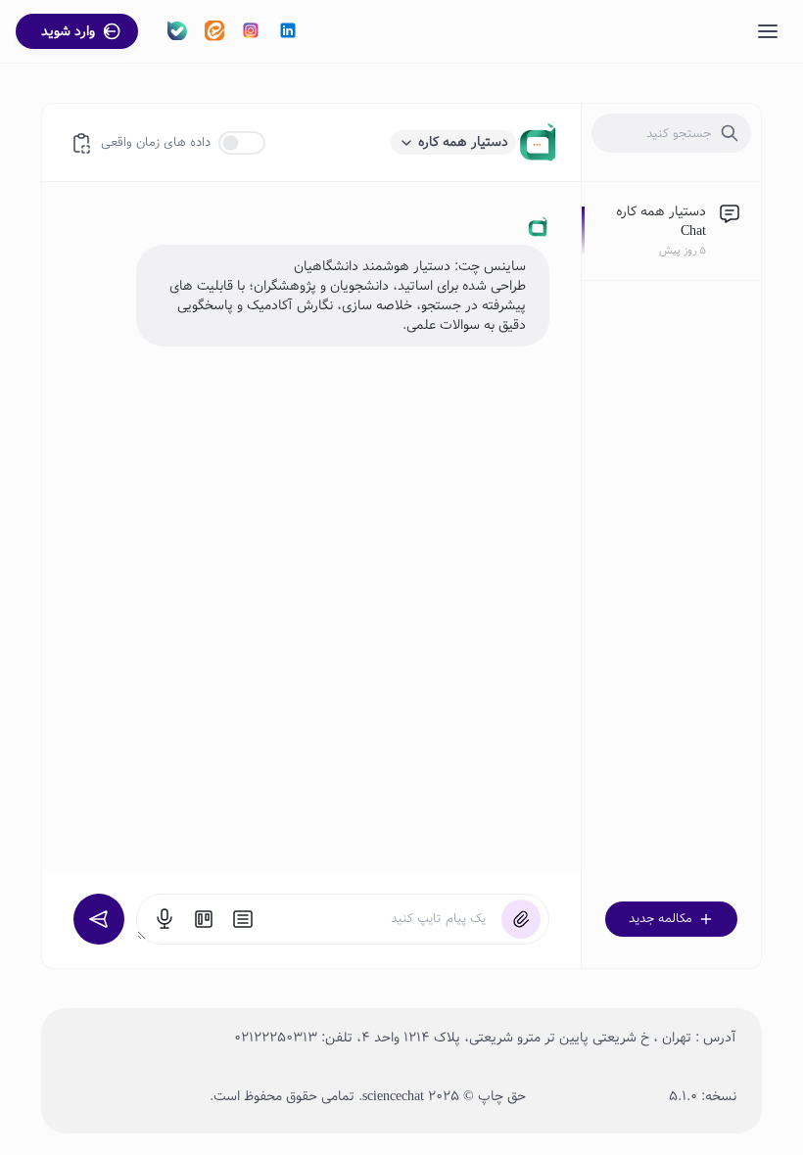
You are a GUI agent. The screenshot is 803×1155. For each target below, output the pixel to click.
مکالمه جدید (660, 919)
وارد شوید (68, 31)
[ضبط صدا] (164, 919)
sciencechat (393, 1096)
